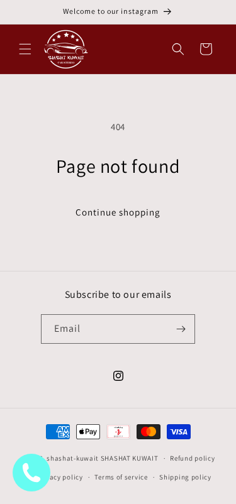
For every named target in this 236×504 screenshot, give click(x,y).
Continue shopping (118, 212)
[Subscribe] (180, 329)
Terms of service (120, 477)
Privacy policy (60, 477)
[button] (25, 49)
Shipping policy (185, 477)
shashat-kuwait (73, 458)
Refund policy (192, 458)
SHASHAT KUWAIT (130, 458)
